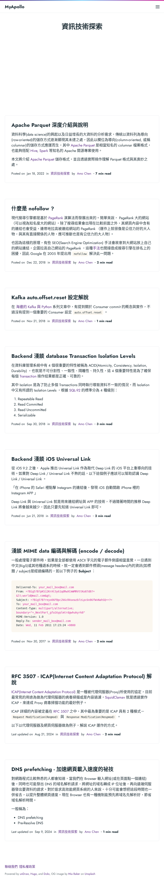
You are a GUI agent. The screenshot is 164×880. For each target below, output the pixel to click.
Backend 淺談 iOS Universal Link (51, 459)
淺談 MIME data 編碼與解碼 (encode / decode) (67, 551)
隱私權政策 (27, 866)
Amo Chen (84, 173)
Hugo (33, 874)
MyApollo (14, 6)
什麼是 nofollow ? (32, 208)
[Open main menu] (157, 6)
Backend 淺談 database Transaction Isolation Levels (73, 356)
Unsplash (90, 874)
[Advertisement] (82, 68)
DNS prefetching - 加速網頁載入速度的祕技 (62, 769)
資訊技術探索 (60, 173)
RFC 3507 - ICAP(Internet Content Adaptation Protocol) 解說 (81, 679)
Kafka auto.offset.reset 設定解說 (50, 297)
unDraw (24, 874)
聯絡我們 (11, 866)
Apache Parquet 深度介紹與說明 (49, 125)
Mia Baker (74, 874)
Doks (47, 874)
